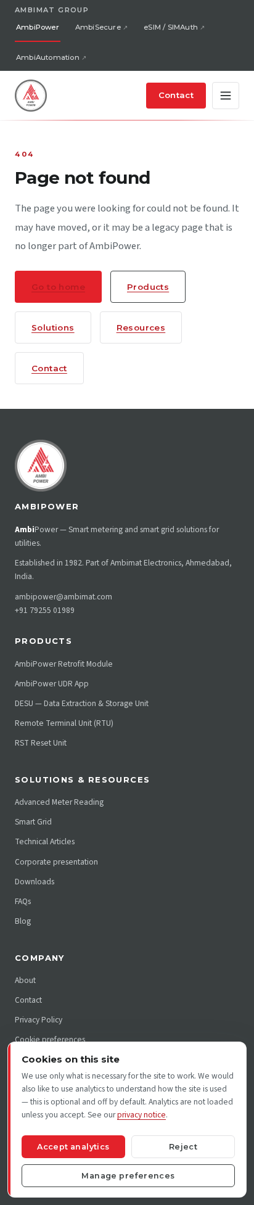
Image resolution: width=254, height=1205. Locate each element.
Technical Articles (45, 841)
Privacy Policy (38, 1020)
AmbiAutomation (48, 57)
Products (148, 287)
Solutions (53, 327)
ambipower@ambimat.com (63, 596)
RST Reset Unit (41, 743)
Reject (183, 1146)
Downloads (34, 881)
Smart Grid (33, 822)
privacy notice (141, 1115)
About (25, 980)
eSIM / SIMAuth (171, 27)
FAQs (23, 901)
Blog (23, 921)
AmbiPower (37, 27)
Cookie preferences (50, 1039)
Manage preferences (127, 1175)
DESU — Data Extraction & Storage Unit (82, 703)
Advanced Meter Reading (59, 802)
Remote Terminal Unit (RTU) (64, 723)
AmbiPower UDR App (52, 683)
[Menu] (225, 95)
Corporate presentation (56, 862)
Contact (176, 95)
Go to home (58, 287)
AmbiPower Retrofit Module (64, 664)
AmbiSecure (98, 27)
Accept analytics (73, 1146)
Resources (141, 327)
